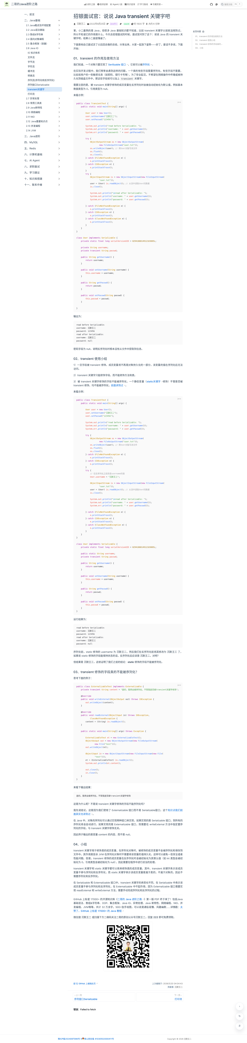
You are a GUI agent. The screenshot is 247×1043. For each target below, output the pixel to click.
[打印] (203, 31)
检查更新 (240, 1016)
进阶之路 (91, 4)
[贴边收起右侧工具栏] (240, 1006)
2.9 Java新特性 (34, 107)
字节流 (31, 61)
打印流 (31, 93)
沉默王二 (81, 23)
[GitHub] (211, 4)
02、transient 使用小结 (205, 40)
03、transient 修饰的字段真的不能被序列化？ (209, 44)
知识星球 (131, 4)
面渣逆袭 (104, 4)
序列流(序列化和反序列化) (41, 80)
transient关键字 (36, 89)
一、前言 (29, 14)
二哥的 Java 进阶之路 (129, 899)
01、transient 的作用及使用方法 (208, 36)
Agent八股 (117, 4)
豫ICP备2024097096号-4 (70, 1039)
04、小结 (199, 48)
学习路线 (144, 4)
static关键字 (154, 381)
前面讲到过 (117, 385)
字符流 (31, 66)
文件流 (31, 57)
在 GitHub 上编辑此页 (86, 983)
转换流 (31, 75)
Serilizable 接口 (117, 64)
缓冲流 (31, 71)
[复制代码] (179, 103)
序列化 (146, 64)
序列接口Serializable (38, 84)
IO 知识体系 (34, 52)
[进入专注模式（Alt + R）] (240, 1026)
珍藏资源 (155, 5)
